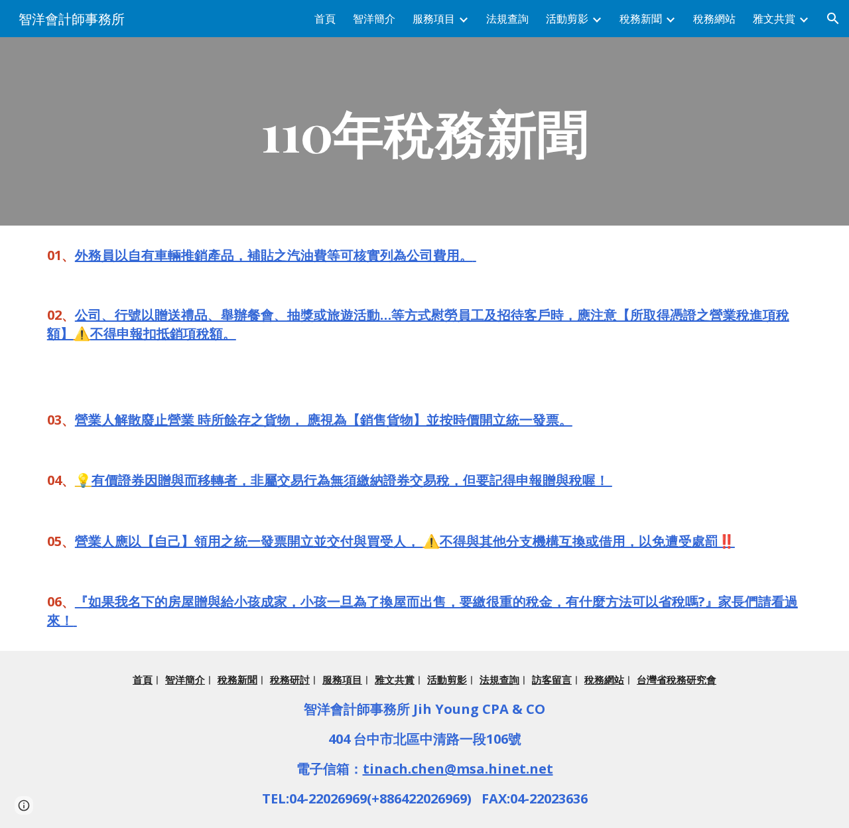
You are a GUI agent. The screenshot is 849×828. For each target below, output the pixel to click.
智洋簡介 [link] (374, 18)
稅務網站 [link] (714, 18)
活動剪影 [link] (567, 18)
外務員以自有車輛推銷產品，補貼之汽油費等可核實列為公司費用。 (274, 255)
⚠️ (82, 333)
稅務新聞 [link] (641, 18)
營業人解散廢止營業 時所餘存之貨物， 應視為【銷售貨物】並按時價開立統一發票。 (323, 420)
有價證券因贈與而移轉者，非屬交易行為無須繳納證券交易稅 (271, 480)
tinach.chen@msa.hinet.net (458, 769)
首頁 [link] (325, 18)
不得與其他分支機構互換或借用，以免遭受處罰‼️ (587, 541)
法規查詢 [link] (507, 18)
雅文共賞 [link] (774, 18)
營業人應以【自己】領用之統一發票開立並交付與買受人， (249, 541)
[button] (833, 18)
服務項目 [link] (434, 18)
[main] (424, 131)
